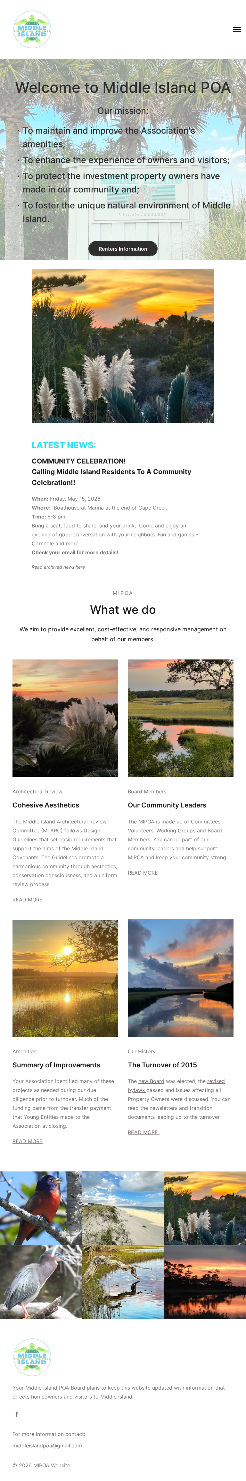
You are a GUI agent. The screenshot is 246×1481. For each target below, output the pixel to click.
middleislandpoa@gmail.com (47, 1445)
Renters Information (123, 249)
